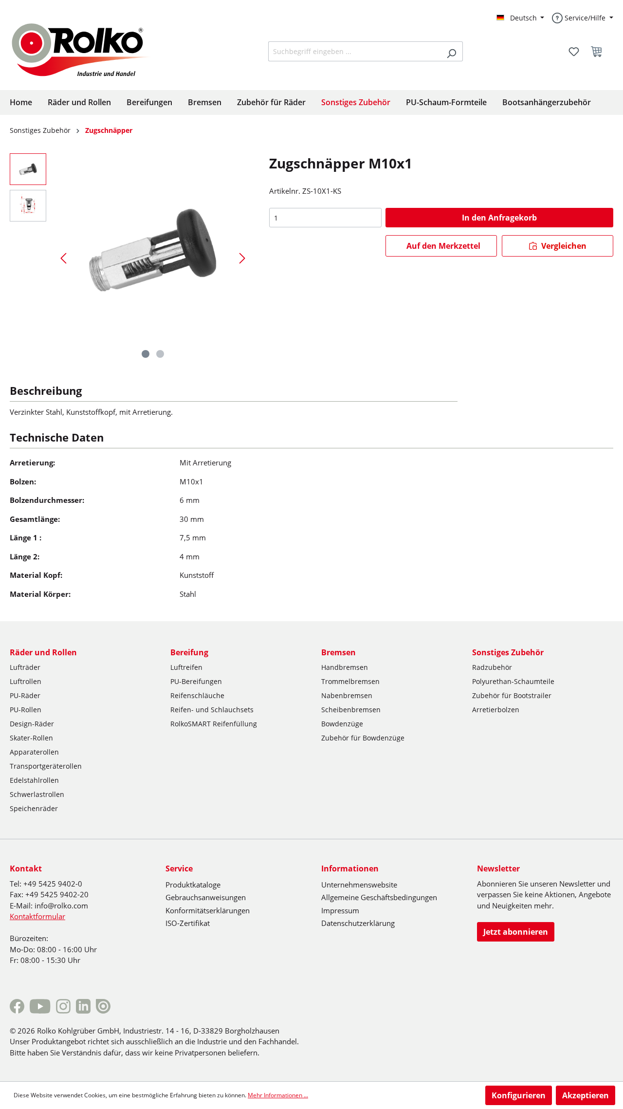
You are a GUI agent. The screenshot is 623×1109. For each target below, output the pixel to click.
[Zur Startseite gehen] (89, 49)
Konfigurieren (519, 1095)
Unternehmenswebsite (359, 884)
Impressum (340, 910)
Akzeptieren (585, 1095)
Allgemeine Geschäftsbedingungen (379, 897)
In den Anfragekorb (499, 217)
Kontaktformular (37, 916)
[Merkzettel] (574, 51)
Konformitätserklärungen (207, 910)
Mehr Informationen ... (278, 1095)
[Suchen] (451, 51)
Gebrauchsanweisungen (205, 897)
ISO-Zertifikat (187, 923)
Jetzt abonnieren (515, 931)
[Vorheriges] (63, 258)
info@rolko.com (61, 905)
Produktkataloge (192, 884)
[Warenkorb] (599, 51)
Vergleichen (562, 245)
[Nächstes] (242, 258)
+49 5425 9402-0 (52, 883)
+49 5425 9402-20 (57, 894)
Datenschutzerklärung (358, 923)
